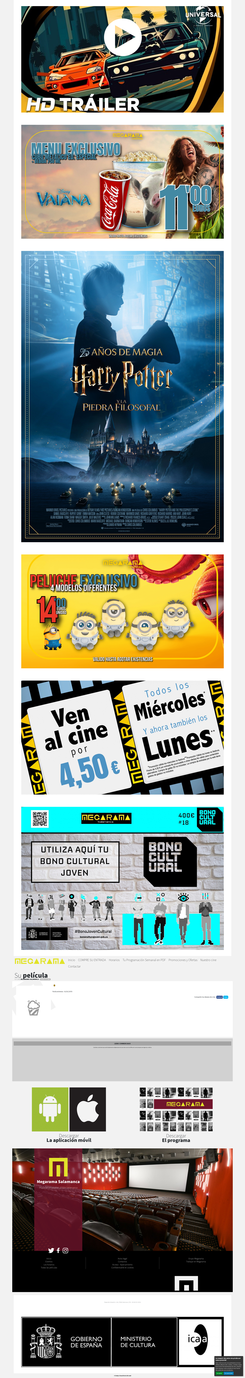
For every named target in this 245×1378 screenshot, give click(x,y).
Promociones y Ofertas (183, 960)
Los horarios (49, 1264)
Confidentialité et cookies (122, 1267)
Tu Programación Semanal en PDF (144, 960)
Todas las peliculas (49, 1267)
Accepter (219, 1373)
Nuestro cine (208, 960)
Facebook (219, 997)
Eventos (48, 1261)
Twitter (226, 997)
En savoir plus (229, 1373)
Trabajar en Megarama (196, 1261)
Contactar (74, 966)
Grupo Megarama (196, 1258)
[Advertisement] (122, 1064)
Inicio (71, 960)
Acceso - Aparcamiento (122, 1264)
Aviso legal (122, 1258)
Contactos (122, 1261)
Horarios (114, 960)
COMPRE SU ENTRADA (92, 960)
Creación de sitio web (125, 1375)
